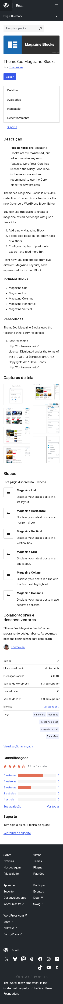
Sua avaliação (12, 806)
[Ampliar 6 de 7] (55, 407)
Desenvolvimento (18, 118)
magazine (53, 714)
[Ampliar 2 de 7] (25, 412)
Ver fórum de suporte (17, 833)
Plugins (37, 867)
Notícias (9, 861)
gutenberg (39, 714)
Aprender (9, 885)
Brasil (15, 950)
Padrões (38, 873)
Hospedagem (12, 867)
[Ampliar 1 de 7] (25, 388)
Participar (39, 885)
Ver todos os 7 (51, 706)
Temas (37, 861)
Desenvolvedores (15, 897)
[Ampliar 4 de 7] (25, 451)
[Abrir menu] (57, 5)
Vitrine (37, 855)
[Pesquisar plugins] (40, 28)
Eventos (38, 891)
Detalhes (13, 90)
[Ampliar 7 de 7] (55, 441)
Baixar (10, 76)
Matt (8, 922)
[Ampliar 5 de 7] (55, 388)
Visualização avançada (18, 746)
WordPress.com (15, 915)
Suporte (12, 127)
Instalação (14, 108)
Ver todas (53, 806)
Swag (38, 904)
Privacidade (11, 873)
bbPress (11, 928)
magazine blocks (49, 722)
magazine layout (49, 729)
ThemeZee (16, 67)
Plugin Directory (13, 15)
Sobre (7, 855)
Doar (38, 897)
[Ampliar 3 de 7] (25, 432)
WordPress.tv (14, 904)
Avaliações (14, 99)
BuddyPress (13, 934)
